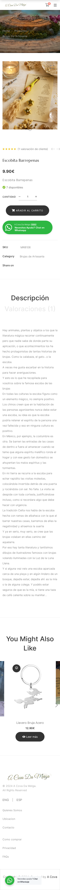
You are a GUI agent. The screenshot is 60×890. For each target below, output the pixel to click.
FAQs (5, 856)
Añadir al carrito (29, 210)
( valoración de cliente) (33, 149)
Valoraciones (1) (30, 309)
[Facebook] (21, 265)
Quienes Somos (12, 810)
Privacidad (9, 848)
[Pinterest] (39, 265)
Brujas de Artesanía (14, 36)
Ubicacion (8, 818)
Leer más (32, 736)
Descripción (30, 298)
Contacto (8, 827)
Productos (20, 30)
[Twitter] (27, 265)
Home (6, 30)
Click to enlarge (52, 67)
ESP (19, 800)
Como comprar (12, 839)
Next (56, 705)
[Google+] (33, 265)
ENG (5, 800)
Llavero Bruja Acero (30, 722)
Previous (3, 705)
